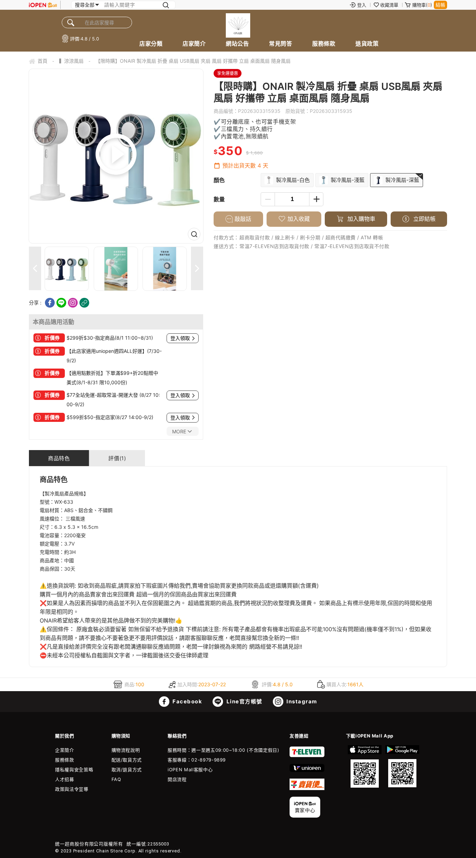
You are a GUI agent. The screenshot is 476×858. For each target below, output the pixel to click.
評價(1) (117, 458)
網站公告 (237, 43)
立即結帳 (424, 218)
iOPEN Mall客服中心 (190, 769)
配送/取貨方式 (127, 760)
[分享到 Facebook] (50, 303)
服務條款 (323, 43)
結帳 (440, 5)
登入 (361, 5)
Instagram (301, 701)
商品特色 (59, 458)
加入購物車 (360, 218)
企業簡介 (64, 750)
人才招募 (64, 779)
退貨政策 (366, 43)
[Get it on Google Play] (402, 766)
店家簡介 (194, 43)
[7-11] (307, 755)
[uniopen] (307, 770)
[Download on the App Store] (365, 766)
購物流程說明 (126, 750)
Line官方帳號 (243, 701)
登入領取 (180, 338)
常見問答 (280, 43)
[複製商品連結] (84, 303)
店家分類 (150, 43)
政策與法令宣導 (72, 789)
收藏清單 (389, 5)
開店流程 (177, 779)
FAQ (116, 779)
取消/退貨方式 (127, 769)
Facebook (186, 701)
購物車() (422, 5)
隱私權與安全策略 (74, 769)
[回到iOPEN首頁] (43, 5)
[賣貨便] (307, 788)
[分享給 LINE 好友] (61, 303)
